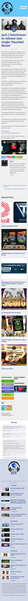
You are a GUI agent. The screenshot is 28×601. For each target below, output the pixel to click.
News (16, 49)
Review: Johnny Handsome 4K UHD (18, 566)
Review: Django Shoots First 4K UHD (17, 554)
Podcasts (15, 481)
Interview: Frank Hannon (16, 539)
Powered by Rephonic (22, 460)
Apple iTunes (8, 384)
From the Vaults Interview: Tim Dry (18, 544)
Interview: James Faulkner (17, 534)
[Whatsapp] (16, 157)
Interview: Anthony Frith (16, 524)
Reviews (23, 481)
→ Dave (11, 174)
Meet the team (9, 481)
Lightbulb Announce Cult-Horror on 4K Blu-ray (17, 494)
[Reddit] (11, 157)
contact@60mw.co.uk (21, 595)
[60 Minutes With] (7, 14)
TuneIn (8, 391)
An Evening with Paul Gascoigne (11, 312)
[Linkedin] (13, 157)
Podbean (8, 381)
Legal (11, 483)
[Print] (19, 157)
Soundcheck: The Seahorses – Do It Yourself (14, 189)
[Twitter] (5, 157)
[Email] (21, 157)
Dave (12, 49)
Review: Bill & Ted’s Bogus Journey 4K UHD (17, 577)
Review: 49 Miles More (16, 560)
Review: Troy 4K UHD (15, 571)
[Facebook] (3, 157)
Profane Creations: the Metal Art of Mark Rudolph (18, 515)
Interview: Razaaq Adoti (16, 529)
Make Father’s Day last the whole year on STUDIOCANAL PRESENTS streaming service (13, 283)
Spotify (8, 394)
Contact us (15, 483)
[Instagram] (8, 157)
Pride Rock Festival (7, 369)
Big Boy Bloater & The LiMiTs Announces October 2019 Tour (15, 186)
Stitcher (8, 388)
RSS (8, 398)
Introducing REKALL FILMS (9, 226)
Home (3, 481)
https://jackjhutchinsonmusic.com (12, 133)
